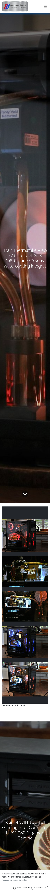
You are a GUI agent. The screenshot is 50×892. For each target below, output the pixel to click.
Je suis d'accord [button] (39, 888)
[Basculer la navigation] (45, 6)
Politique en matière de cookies (15, 880)
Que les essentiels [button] (22, 888)
